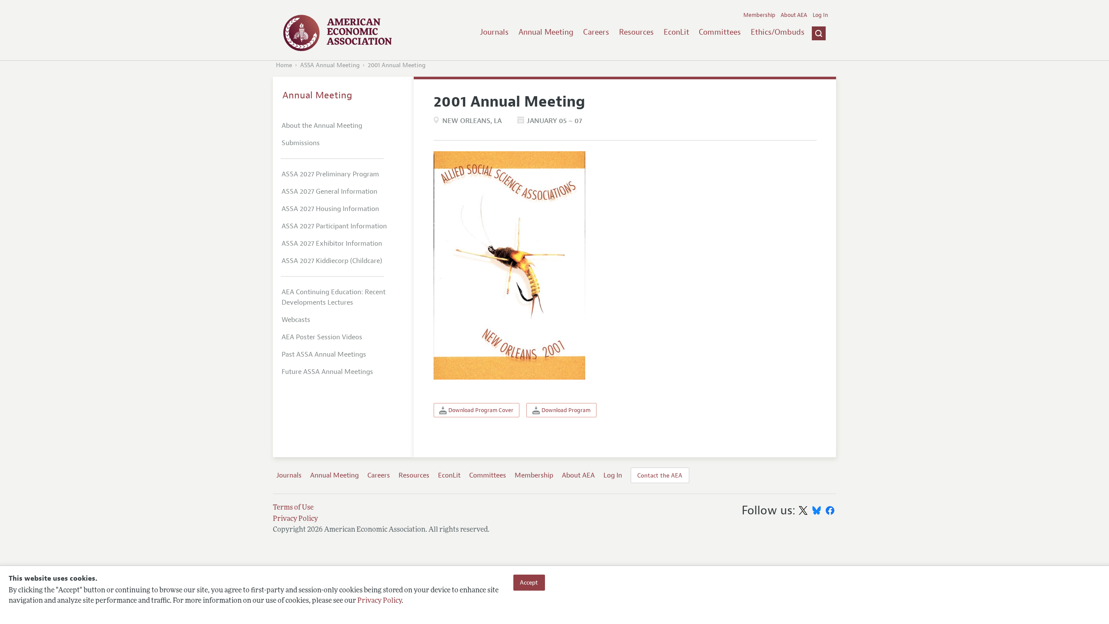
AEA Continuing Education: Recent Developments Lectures (334, 297)
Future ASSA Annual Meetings (327, 371)
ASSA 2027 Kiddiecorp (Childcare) (332, 261)
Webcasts (296, 319)
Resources (636, 32)
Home (284, 65)
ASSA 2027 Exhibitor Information (332, 243)
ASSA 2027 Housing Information (330, 209)
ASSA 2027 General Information (329, 191)
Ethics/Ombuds (777, 32)
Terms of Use (293, 507)
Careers (596, 32)
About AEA (794, 15)
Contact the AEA (659, 475)
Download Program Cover (480, 410)
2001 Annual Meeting (396, 65)
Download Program (565, 410)
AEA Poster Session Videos (322, 337)
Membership (759, 15)
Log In (820, 15)
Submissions (301, 143)
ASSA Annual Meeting (330, 65)
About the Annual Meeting (322, 125)
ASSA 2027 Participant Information (334, 226)
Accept (529, 582)
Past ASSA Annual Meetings (324, 354)
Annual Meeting (546, 32)
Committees (720, 32)
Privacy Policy (379, 601)
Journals (494, 32)
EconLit (676, 32)
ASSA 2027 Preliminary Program (330, 174)
